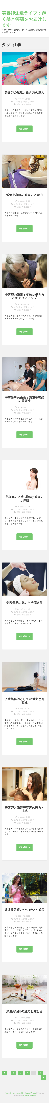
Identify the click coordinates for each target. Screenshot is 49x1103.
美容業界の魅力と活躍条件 (24, 603)
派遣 (19, 104)
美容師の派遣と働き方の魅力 (24, 92)
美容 (23, 104)
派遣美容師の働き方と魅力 (24, 195)
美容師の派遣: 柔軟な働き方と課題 (24, 498)
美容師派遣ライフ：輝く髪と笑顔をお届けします (24, 19)
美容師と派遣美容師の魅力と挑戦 (24, 809)
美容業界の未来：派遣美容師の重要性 (24, 399)
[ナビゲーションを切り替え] (45, 7)
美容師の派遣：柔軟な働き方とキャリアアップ (24, 296)
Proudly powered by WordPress (20, 1093)
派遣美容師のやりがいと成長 (24, 910)
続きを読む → (25, 130)
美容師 (28, 104)
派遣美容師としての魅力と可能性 (24, 700)
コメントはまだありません (24, 102)
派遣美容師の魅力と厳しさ (24, 1011)
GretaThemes (29, 1095)
